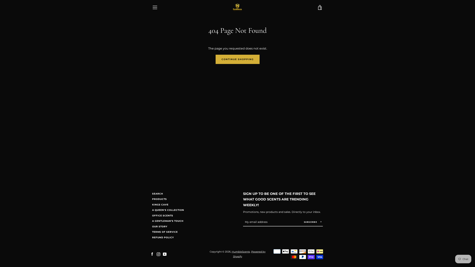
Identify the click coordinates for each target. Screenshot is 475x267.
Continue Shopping (238, 59)
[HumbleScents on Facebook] (152, 254)
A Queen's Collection (168, 210)
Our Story (159, 226)
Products (159, 199)
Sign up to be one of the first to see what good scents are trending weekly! (279, 199)
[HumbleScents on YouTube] (165, 254)
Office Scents (162, 215)
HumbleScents (241, 251)
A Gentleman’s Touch (168, 221)
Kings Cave (160, 204)
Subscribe (311, 222)
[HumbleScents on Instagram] (158, 254)
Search (157, 193)
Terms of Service (165, 231)
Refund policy (163, 237)
